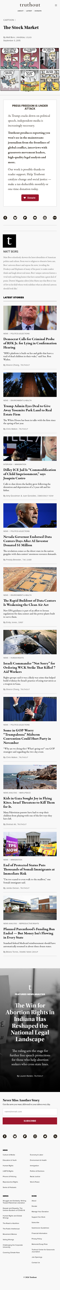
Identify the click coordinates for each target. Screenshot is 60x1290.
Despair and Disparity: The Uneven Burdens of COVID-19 (14, 1209)
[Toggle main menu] (56, 5)
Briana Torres (12, 951)
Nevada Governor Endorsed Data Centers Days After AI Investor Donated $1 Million (27, 541)
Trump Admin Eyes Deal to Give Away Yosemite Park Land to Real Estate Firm (27, 410)
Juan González (29, 495)
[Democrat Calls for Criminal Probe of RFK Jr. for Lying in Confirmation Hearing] (30, 318)
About (34, 1200)
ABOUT (20, 11)
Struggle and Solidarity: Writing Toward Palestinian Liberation (14, 1201)
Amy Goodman (13, 495)
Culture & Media (9, 1155)
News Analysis (10, 792)
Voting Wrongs (8, 1239)
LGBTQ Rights (8, 1171)
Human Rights (17, 657)
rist (20, 622)
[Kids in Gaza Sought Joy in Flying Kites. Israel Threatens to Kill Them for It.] (30, 777)
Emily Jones (11, 622)
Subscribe (35, 1222)
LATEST (29, 11)
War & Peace (25, 792)
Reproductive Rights (29, 923)
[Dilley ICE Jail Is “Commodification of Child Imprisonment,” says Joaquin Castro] (30, 448)
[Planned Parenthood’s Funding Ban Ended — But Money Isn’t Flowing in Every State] (30, 908)
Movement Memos (10, 1234)
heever (27, 560)
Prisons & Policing (9, 1176)
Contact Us (36, 1262)
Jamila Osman (12, 888)
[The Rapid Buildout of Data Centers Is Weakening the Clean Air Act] (30, 579)
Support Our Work (38, 1217)
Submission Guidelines (40, 1228)
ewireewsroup (28, 952)
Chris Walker (11, 428)
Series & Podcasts (9, 1187)
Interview (7, 464)
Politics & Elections (20, 333)
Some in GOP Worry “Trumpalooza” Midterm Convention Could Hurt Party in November (27, 736)
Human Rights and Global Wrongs (12, 1217)
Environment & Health (21, 400)
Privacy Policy (37, 1238)
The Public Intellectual (11, 1228)
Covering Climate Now (11, 1252)
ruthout (25, 365)
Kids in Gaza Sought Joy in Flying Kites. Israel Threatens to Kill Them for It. (29, 802)
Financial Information (39, 1233)
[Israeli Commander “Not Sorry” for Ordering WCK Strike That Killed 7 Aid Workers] (30, 642)
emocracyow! (45, 496)
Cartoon (8, 20)
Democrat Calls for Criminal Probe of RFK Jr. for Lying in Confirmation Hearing (30, 343)
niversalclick (24, 37)
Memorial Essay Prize (40, 1244)
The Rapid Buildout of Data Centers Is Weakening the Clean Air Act (29, 602)
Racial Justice (35, 1176)
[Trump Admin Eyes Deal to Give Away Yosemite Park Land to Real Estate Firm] (30, 385)
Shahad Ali (11, 824)
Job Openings (37, 1257)
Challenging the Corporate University (13, 1246)
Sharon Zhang (12, 365)
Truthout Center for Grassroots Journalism (43, 1250)
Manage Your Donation (40, 1211)
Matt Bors (10, 37)
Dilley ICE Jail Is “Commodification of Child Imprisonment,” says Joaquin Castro (29, 474)
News (5, 333)
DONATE (38, 11)
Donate (34, 1206)
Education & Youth (10, 1160)
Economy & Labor (36, 1155)
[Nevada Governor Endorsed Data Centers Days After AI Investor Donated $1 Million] (30, 515)
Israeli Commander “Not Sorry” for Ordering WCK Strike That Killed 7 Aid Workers (29, 667)
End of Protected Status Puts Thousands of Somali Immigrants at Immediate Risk (29, 869)
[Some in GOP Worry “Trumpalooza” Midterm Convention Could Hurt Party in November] (30, 709)
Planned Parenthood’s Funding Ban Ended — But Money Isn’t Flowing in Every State (29, 933)
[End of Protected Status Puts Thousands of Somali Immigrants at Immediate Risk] (30, 844)
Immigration (20, 464)
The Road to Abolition (11, 1223)
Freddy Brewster (13, 559)
